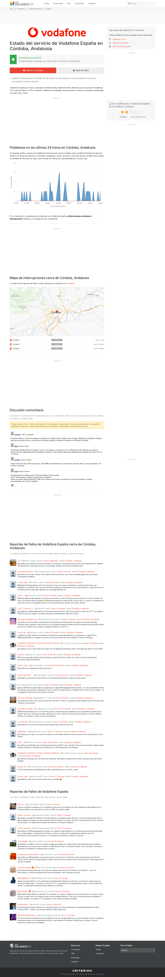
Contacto (92, 3)
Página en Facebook (121, 43)
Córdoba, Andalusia (73, 561)
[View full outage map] (57, 311)
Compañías (58, 3)
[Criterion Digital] (82, 971)
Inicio (46, 3)
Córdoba (70, 283)
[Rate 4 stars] (135, 112)
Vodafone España (35, 9)
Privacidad (79, 3)
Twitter (98, 949)
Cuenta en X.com (119, 39)
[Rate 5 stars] (139, 112)
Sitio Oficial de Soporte (121, 46)
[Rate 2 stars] (127, 112)
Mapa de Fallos (82, 70)
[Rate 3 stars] (131, 112)
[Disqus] (57, 459)
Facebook (99, 953)
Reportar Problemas (34, 70)
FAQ (69, 3)
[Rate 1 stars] (123, 112)
